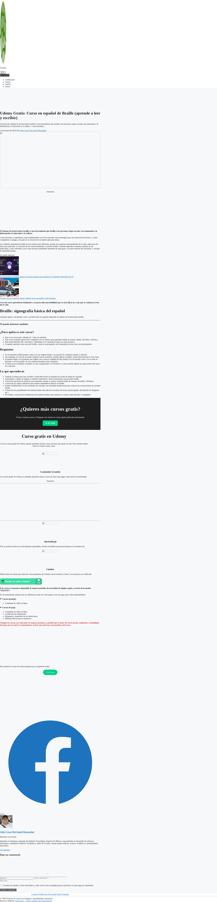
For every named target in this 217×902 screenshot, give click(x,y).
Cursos (8, 82)
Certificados (10, 80)
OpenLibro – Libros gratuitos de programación (33, 901)
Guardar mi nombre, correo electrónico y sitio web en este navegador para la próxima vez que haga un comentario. (48, 885)
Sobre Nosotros (63, 894)
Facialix (3, 68)
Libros (7, 86)
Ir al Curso (50, 672)
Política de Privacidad (47, 894)
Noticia (8, 84)
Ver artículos (5, 850)
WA (3, 814)
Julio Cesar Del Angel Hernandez (17, 832)
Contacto (35, 894)
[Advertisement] (20, 93)
